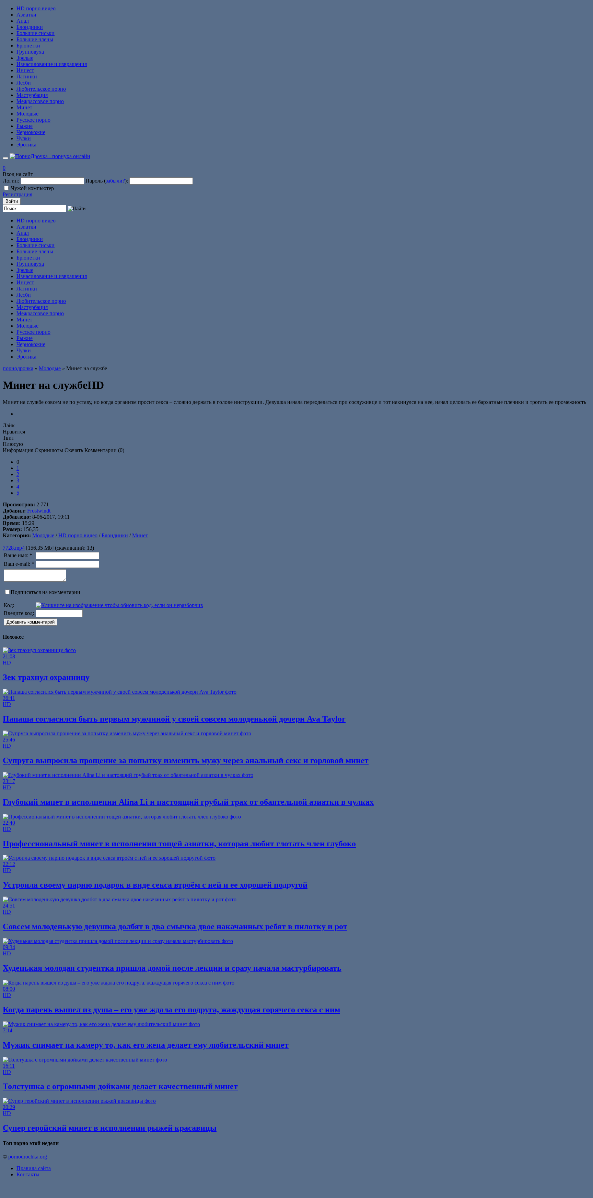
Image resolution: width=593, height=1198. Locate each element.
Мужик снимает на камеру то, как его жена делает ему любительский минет (146, 1045)
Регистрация (17, 194)
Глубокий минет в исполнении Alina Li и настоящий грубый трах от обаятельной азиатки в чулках (188, 802)
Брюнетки (28, 45)
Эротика (26, 144)
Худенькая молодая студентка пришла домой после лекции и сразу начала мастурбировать (172, 968)
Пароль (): (106, 181)
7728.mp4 (14, 548)
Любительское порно (41, 89)
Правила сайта (33, 1168)
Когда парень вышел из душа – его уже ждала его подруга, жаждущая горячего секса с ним (171, 1009)
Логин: (11, 181)
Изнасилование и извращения (51, 64)
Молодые (27, 114)
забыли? (115, 181)
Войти (11, 201)
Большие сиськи (35, 33)
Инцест (25, 70)
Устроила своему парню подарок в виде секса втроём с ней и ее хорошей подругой (155, 884)
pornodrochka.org (27, 1156)
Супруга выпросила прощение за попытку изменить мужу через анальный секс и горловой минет (186, 760)
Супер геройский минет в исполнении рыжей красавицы (110, 1127)
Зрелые (24, 58)
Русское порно (33, 120)
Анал (22, 21)
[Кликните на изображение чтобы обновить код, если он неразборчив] (119, 605)
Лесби (23, 83)
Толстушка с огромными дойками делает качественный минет (120, 1086)
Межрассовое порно (40, 101)
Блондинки (29, 27)
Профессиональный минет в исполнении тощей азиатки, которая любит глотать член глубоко (179, 843)
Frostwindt (38, 511)
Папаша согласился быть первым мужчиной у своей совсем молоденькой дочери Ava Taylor (174, 718)
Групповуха (30, 52)
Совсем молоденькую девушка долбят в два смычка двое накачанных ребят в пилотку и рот (175, 926)
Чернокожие (30, 132)
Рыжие (24, 126)
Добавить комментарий (31, 622)
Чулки (23, 138)
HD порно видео (36, 8)
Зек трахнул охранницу (46, 677)
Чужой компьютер (32, 188)
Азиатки (26, 15)
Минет (24, 107)
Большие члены (34, 39)
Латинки (26, 76)
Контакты (27, 1174)
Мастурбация (32, 95)
